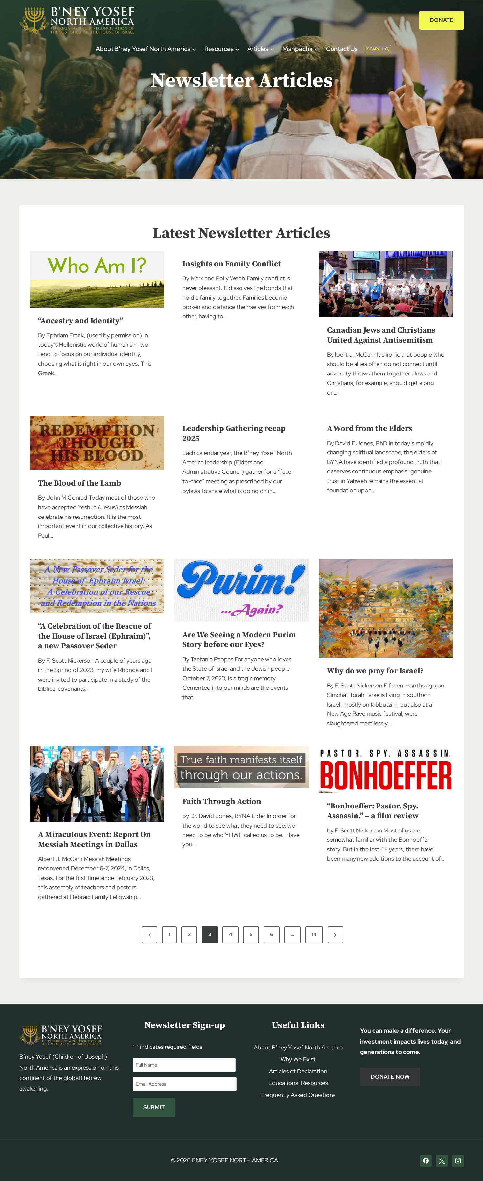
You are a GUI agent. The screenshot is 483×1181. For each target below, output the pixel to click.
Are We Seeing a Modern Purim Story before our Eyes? (239, 640)
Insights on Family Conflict (231, 264)
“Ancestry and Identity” (80, 321)
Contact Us (341, 49)
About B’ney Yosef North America (298, 1047)
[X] (442, 1161)
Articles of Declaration (298, 1071)
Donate (441, 20)
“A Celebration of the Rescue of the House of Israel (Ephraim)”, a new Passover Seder (94, 636)
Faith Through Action (221, 802)
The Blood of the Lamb (79, 483)
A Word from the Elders (369, 429)
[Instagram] (458, 1161)
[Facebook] (426, 1161)
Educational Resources (298, 1083)
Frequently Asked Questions (298, 1094)
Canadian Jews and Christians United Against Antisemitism (381, 335)
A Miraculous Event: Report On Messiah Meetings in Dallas (94, 840)
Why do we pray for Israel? (375, 671)
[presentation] (97, 279)
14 (314, 934)
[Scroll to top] (466, 1163)
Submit (154, 1107)
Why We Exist (298, 1059)
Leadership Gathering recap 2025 (234, 434)
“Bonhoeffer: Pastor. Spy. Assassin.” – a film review (373, 811)
